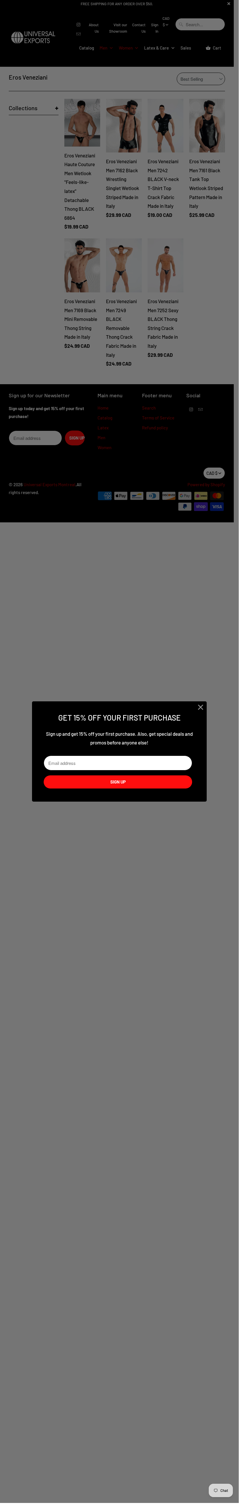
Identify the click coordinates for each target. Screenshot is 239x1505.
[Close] (201, 707)
